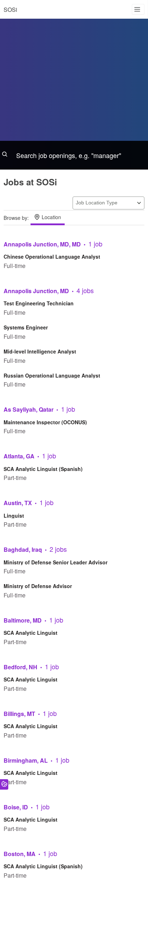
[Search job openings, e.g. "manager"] (74, 155)
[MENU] (138, 9)
